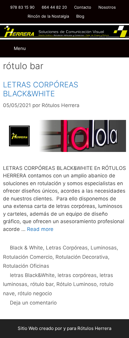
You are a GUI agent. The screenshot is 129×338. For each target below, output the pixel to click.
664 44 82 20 (54, 7)
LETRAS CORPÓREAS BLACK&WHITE (40, 89)
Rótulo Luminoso (76, 284)
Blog (80, 16)
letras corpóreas (77, 275)
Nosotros (107, 7)
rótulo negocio (35, 293)
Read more (40, 229)
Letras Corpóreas (67, 248)
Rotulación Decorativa (82, 257)
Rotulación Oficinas (26, 266)
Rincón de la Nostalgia (48, 16)
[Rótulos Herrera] (64, 31)
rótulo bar (41, 284)
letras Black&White (32, 275)
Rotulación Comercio (27, 257)
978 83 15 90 (22, 7)
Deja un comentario (33, 303)
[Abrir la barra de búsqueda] (96, 43)
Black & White (26, 248)
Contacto (82, 7)
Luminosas (104, 248)
